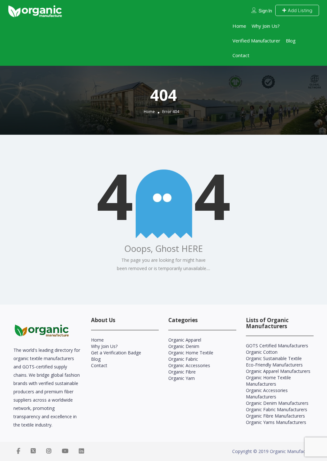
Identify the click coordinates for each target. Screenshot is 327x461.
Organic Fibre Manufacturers (275, 416)
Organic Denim (183, 346)
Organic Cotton (262, 352)
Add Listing (299, 10)
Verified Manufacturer (256, 40)
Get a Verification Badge (116, 353)
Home (239, 26)
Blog (291, 40)
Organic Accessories (189, 365)
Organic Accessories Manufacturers (267, 393)
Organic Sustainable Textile (274, 358)
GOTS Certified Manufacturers (277, 346)
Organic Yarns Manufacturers (276, 422)
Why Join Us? (266, 26)
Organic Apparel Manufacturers (278, 371)
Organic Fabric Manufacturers (276, 409)
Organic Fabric (183, 359)
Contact (240, 55)
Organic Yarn (181, 378)
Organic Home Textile (190, 353)
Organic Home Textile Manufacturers (268, 380)
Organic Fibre (182, 372)
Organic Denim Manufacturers (277, 403)
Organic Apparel (184, 340)
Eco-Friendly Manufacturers (274, 365)
